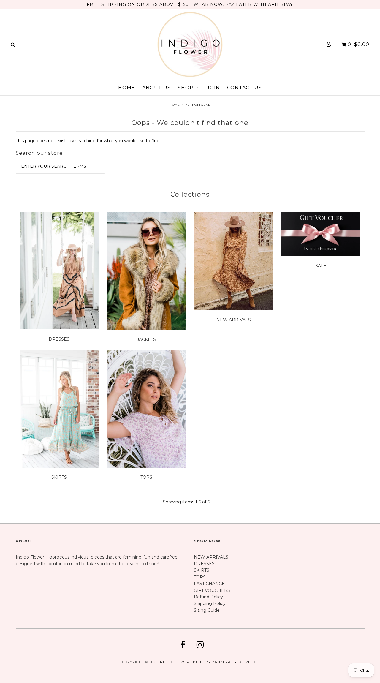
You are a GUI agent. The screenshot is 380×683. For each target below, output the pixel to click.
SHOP (186, 88)
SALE (321, 265)
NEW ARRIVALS (233, 319)
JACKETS (146, 339)
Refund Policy (208, 597)
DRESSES (59, 339)
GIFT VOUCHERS (212, 590)
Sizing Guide (207, 610)
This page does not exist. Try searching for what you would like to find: (88, 140)
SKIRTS (59, 477)
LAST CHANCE (209, 583)
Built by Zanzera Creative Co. (225, 662)
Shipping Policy (210, 603)
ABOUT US (156, 88)
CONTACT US (244, 88)
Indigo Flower (174, 662)
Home (175, 105)
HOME (126, 88)
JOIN (213, 88)
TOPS (146, 477)
